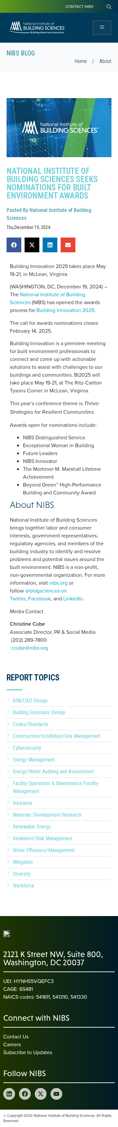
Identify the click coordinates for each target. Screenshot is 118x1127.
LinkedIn (73, 598)
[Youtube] (56, 1094)
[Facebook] (25, 1094)
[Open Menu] (102, 27)
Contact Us (16, 1036)
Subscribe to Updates (27, 1052)
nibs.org (58, 582)
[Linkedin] (9, 1094)
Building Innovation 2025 (65, 310)
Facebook (39, 598)
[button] (14, 245)
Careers (12, 1044)
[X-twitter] (41, 1094)
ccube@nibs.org (29, 647)
